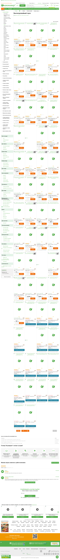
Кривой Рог (14, 522)
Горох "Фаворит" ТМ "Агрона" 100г (18, 245)
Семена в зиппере (6, 87)
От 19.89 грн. (57, 439)
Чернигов (49, 522)
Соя (4, 52)
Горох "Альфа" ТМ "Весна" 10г (18, 118)
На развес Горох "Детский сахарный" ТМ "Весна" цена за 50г (53, 195)
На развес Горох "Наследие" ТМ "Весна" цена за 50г (42, 245)
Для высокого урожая (7, 18)
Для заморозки (5, 229)
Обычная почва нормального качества (5, 259)
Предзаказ (36, 531)
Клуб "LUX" (40, 529)
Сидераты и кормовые (7, 100)
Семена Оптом (5, 68)
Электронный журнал (34, 548)
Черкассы (42, 521)
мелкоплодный (5, 163)
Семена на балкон (6, 120)
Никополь (27, 522)
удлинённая (5, 155)
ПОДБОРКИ (2, 8)
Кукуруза (5, 33)
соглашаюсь (25, 497)
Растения (50, 8)
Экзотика (32, 8)
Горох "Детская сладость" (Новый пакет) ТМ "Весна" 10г (53, 144)
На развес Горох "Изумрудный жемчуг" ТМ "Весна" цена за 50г (19, 295)
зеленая (4, 147)
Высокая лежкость (6, 203)
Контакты (19, 529)
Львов (50, 521)
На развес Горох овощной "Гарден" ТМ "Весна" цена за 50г (30, 170)
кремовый (5, 149)
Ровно (36, 522)
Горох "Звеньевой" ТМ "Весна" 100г (19, 270)
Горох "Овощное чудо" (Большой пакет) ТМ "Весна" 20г (42, 346)
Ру (47, 5)
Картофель (5, 32)
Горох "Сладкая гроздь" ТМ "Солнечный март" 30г (29, 92)
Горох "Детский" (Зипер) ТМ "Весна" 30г (29, 41)
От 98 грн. (56, 442)
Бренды (53, 531)
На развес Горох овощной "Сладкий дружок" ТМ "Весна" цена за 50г (30, 220)
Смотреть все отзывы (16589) (30, 482)
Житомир (53, 522)
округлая (4, 153)
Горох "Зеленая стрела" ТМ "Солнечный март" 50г (18, 194)
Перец (5, 43)
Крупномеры (47, 8)
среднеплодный (6, 164)
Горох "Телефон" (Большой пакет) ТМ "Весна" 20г (41, 144)
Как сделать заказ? (30, 531)
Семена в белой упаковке (7, 78)
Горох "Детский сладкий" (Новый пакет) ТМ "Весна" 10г (19, 170)
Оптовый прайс (48, 531)
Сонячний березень (6, 213)
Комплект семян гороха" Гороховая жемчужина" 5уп (18, 220)
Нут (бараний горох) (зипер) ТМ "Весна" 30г (19, 93)
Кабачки (5, 29)
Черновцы (18, 526)
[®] (8, 6)
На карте (45, 543)
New (5, 8)
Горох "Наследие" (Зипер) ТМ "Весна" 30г (30, 270)
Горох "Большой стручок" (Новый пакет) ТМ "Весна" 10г (19, 41)
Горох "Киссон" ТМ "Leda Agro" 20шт (41, 295)
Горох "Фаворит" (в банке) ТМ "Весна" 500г (52, 220)
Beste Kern (5, 216)
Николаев (22, 522)
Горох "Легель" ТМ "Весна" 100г (53, 294)
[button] (19, 37)
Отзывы (35, 529)
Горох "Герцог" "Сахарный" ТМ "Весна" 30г (41, 397)
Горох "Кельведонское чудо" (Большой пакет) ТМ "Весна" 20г (42, 320)
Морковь (5, 37)
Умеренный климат (6, 250)
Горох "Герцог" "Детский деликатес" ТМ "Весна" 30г (18, 398)
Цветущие (35, 8)
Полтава (31, 522)
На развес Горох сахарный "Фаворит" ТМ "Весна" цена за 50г (41, 170)
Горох (5, 24)
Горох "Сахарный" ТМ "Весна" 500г (52, 67)
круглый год (5, 236)
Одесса (29, 521)
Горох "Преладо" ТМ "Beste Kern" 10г (30, 295)
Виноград (18, 8)
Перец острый (6, 42)
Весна (4, 211)
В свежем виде (5, 227)
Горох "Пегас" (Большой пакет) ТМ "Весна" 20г (53, 372)
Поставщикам (42, 531)
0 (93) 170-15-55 (20, 543)
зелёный (4, 170)
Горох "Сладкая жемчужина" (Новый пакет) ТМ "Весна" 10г (52, 346)
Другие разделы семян (7, 131)
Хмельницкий (44, 522)
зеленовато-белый (6, 146)
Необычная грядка (7, 17)
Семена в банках (6, 92)
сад (3, 138)
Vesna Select (5, 75)
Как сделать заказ (43, 548)
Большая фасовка (6, 66)
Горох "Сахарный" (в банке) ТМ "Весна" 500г (41, 220)
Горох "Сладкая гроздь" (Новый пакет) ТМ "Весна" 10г (19, 144)
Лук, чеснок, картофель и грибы (7, 71)
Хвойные (43, 8)
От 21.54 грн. (57, 440)
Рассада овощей (5, 64)
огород (4, 141)
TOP (6, 8)
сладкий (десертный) (6, 192)
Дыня (5, 27)
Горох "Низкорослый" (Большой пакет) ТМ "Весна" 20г (53, 320)
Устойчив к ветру (6, 251)
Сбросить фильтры (7, 276)
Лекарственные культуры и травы (6, 103)
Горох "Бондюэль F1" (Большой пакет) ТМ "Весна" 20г (30, 66)
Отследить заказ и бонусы (54, 3)
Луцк (18, 522)
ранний (4, 175)
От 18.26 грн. (57, 443)
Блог (11, 529)
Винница (54, 521)
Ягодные (29, 8)
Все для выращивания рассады (6, 95)
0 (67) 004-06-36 (20, 544)
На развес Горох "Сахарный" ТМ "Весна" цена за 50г (42, 118)
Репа (4, 48)
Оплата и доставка (45, 3)
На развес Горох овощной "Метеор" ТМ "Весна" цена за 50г (53, 169)
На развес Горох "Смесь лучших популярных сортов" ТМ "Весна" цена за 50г (19, 67)
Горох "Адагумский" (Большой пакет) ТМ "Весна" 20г (18, 372)
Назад (16, 10)
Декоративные (39, 8)
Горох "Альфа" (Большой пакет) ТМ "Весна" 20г (30, 118)
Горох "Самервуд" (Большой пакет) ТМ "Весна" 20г (52, 397)
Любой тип (5, 257)
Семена (14, 8)
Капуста (5, 31)
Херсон (46, 521)
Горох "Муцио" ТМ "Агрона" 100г (19, 422)
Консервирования (6, 230)
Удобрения (53, 8)
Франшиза (39, 3)
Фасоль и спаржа (6, 57)
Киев (21, 521)
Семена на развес (6, 83)
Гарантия (23, 529)
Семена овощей (5, 12)
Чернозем (5, 261)
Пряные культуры (6, 73)
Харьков (24, 521)
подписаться (30, 495)
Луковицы (22, 8)
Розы (16, 8)
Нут (4, 60)
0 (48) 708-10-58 (14, 544)
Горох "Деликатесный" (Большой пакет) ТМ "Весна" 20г (42, 195)
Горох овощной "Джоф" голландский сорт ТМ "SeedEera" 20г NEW (11, 443)
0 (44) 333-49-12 (14, 543)
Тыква (5, 56)
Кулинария (5, 232)
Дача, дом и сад (57, 9)
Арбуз (5, 19)
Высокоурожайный (6, 206)
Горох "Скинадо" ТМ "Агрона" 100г (29, 422)
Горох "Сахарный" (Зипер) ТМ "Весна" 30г (52, 93)
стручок (4, 158)
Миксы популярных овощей (7, 15)
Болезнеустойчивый (6, 200)
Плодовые (25, 8)
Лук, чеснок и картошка (10, 9)
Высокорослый (5, 205)
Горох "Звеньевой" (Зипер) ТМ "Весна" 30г (53, 270)
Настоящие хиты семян (7, 110)
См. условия (35, 456)
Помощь (23, 531)
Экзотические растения (7, 115)
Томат (5, 55)
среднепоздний (5, 181)
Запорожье (37, 521)
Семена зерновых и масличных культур (6, 118)
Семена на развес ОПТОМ (6, 81)
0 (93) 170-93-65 (22, 3)
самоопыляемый (6, 186)
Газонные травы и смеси (7, 89)
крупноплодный (6, 166)
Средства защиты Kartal (17, 531)
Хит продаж (5, 13)
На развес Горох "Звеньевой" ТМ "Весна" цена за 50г (30, 246)
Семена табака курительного (5, 125)
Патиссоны (5, 41)
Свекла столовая (6, 51)
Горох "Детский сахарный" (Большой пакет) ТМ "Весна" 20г (30, 320)
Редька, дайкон (6, 47)
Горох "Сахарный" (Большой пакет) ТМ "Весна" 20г (41, 93)
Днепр (33, 521)
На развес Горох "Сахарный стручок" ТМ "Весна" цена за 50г (42, 41)
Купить (21, 45)
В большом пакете (6, 105)
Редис (5, 46)
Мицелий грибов (6, 36)
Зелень (5, 28)
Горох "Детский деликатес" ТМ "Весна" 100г (53, 41)
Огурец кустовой (6, 38)
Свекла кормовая (6, 50)
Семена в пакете (6, 85)
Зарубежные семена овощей (6, 108)
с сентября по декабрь (7, 238)
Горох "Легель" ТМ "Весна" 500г (19, 319)
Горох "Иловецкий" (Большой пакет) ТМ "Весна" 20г (18, 346)
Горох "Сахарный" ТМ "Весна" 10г (30, 195)
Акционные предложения (6, 3)
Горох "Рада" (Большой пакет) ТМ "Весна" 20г (42, 372)
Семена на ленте (6, 122)
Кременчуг (28, 526)
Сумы (39, 522)
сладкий (4, 194)
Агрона (4, 214)
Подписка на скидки (46, 529)
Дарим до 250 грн (54, 529)
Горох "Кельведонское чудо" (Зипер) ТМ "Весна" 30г (52, 118)
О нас (15, 529)
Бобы (5, 22)
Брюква (5, 23)
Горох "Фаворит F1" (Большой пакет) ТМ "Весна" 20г (29, 372)
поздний (4, 178)
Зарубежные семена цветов (6, 128)
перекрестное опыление (7, 188)
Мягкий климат (5, 246)
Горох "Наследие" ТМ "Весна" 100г (52, 245)
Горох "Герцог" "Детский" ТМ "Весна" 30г (29, 397)
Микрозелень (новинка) (7, 113)
